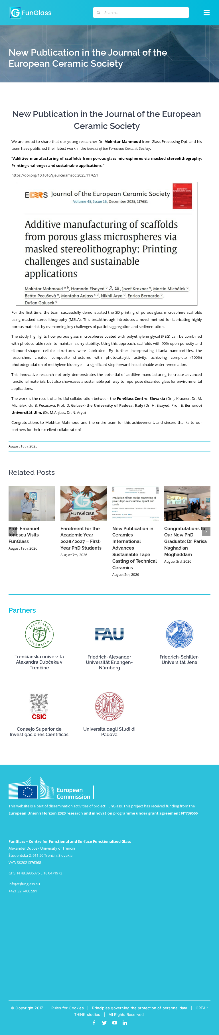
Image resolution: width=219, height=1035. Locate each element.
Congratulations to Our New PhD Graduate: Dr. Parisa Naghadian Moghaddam (185, 542)
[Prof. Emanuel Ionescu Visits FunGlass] (32, 503)
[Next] (206, 531)
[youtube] (114, 1022)
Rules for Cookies (67, 1008)
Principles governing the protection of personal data (139, 1008)
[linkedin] (125, 1022)
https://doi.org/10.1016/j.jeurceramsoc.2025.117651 (54, 175)
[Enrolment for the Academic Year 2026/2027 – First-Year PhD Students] (83, 503)
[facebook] (94, 1022)
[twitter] (104, 1022)
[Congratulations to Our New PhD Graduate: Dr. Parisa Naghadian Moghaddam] (187, 503)
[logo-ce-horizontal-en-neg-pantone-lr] (51, 778)
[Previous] (13, 531)
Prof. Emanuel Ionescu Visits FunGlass (24, 535)
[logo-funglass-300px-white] (30, 7)
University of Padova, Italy (119, 405)
